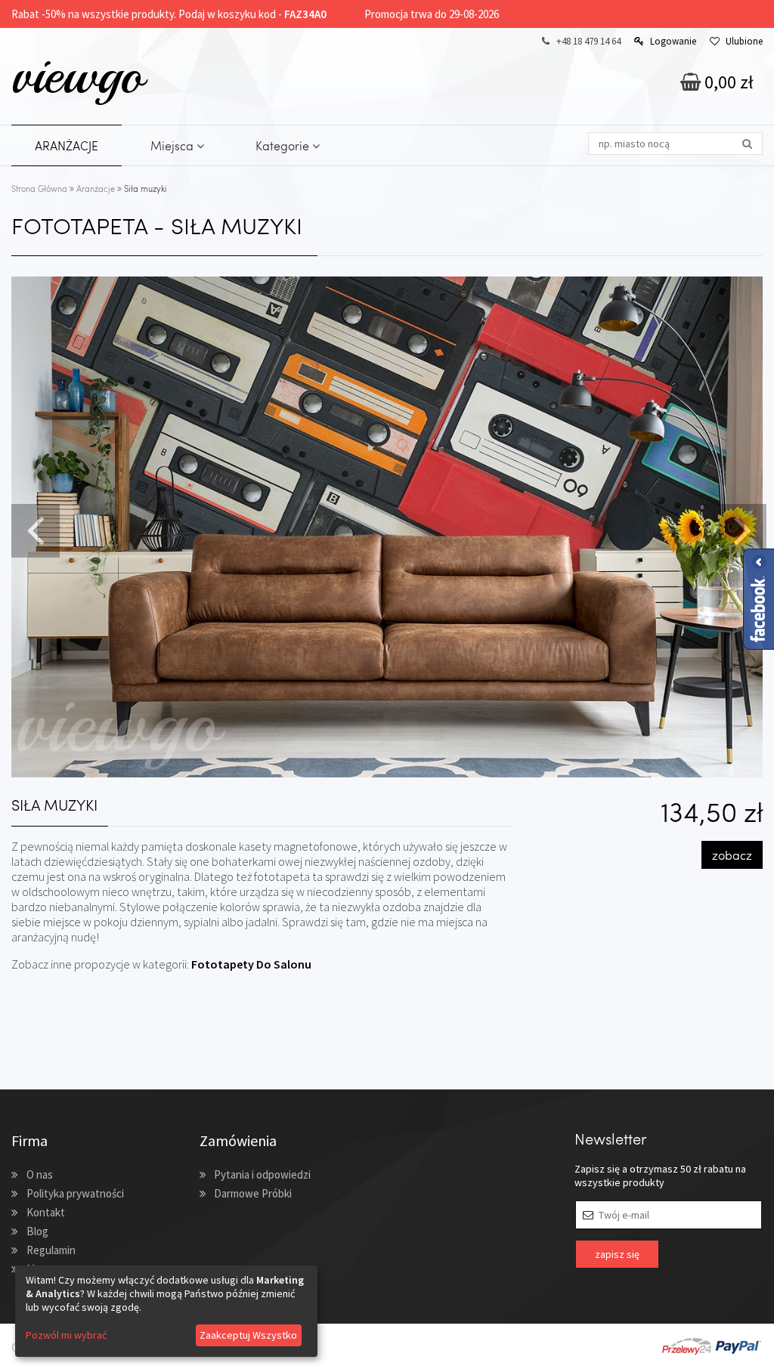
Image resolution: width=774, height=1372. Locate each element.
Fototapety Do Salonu (251, 964)
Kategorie (283, 145)
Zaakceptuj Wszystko (248, 1335)
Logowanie (673, 41)
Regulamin (51, 1250)
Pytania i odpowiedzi (262, 1174)
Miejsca (173, 145)
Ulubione (744, 41)
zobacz (732, 855)
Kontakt (45, 1212)
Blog (37, 1231)
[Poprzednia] (33, 529)
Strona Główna (39, 188)
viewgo (77, 75)
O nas (39, 1174)
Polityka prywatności (75, 1193)
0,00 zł (727, 82)
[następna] (741, 529)
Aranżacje (95, 188)
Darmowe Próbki (253, 1193)
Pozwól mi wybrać (66, 1335)
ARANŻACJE (66, 145)
